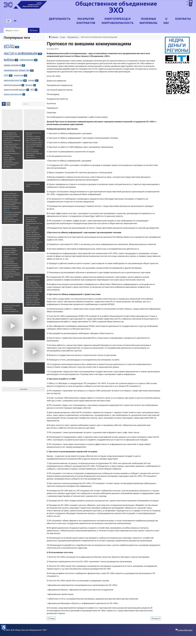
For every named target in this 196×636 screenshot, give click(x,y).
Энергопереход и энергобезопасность (117, 21)
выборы (9, 59)
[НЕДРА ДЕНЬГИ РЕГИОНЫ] (177, 45)
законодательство (13, 80)
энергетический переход (15, 89)
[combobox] (16, 30)
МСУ (32, 89)
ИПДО (9, 46)
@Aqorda (6, 210)
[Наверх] (192, 631)
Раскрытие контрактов (85, 21)
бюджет (29, 85)
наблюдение (27, 59)
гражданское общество (17, 70)
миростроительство (13, 94)
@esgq (38, 289)
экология (18, 75)
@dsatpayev (29, 293)
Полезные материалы (148, 21)
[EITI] (177, 58)
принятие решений (12, 85)
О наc (166, 21)
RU (8, 21)
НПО (6, 75)
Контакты (183, 19)
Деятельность (59, 19)
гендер (31, 80)
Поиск (35, 30)
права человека (12, 65)
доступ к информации (20, 53)
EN (15, 21)
